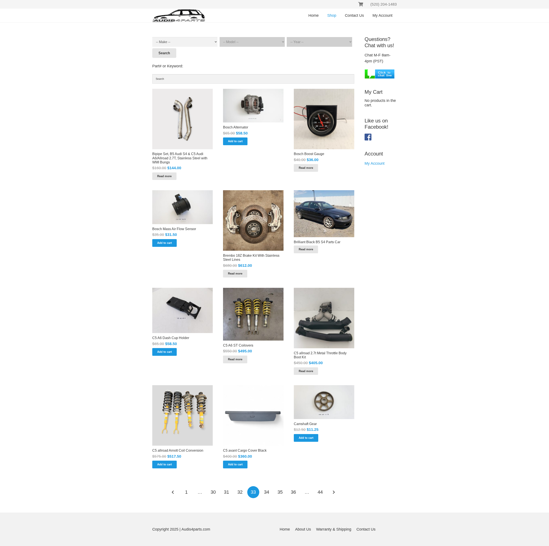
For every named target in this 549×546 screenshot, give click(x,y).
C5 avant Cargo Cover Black (245, 450)
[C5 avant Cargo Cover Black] (253, 415)
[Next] (333, 492)
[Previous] (173, 492)
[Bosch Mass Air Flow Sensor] (182, 207)
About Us (303, 529)
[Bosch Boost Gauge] (324, 119)
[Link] (178, 15)
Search (164, 53)
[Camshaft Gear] (324, 402)
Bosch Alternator (235, 127)
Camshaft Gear (305, 424)
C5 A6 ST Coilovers (238, 345)
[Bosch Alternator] (253, 106)
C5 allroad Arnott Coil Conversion (177, 450)
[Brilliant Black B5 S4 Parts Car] (324, 213)
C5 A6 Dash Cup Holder (170, 338)
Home (285, 529)
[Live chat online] (380, 73)
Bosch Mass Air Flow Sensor (174, 229)
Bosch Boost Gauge (309, 154)
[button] (235, 141)
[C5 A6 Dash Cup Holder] (182, 310)
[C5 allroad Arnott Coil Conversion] (182, 415)
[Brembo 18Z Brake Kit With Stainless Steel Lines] (253, 220)
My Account (375, 163)
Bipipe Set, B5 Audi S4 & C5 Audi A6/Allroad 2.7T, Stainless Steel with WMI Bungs (179, 158)
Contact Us (366, 529)
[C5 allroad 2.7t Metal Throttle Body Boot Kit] (324, 318)
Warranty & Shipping (333, 529)
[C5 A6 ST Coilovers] (253, 314)
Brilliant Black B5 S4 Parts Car (317, 242)
